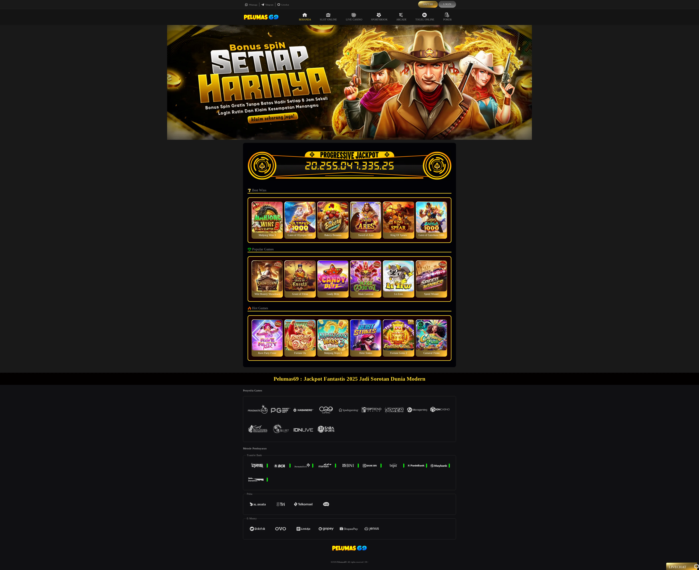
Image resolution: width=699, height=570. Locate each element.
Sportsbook (379, 19)
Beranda (305, 19)
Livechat (285, 5)
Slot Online (328, 19)
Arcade (401, 19)
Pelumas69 (342, 562)
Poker (447, 19)
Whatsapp (252, 5)
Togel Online (424, 19)
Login (447, 4)
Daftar (428, 4)
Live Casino (354, 19)
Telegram (269, 5)
